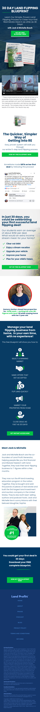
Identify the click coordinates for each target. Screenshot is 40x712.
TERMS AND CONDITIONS (20, 633)
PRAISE (20, 611)
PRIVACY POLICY (20, 628)
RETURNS (20, 639)
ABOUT (20, 606)
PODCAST (20, 617)
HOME (20, 600)
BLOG (20, 622)
